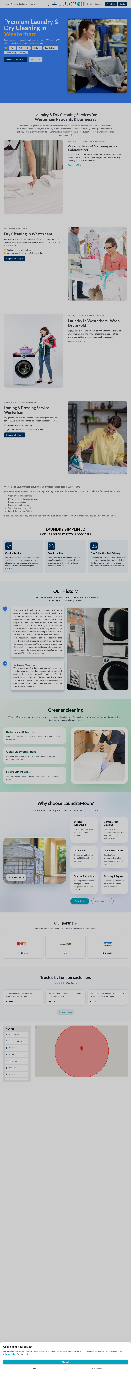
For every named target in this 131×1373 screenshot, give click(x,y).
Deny (34, 1368)
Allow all (65, 1362)
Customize (97, 1368)
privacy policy (10, 1354)
